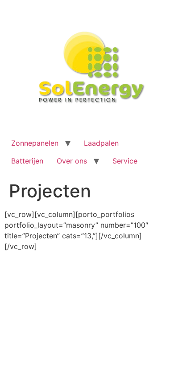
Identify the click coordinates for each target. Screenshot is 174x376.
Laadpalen (101, 143)
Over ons (72, 160)
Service (124, 160)
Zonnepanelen (34, 143)
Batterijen (27, 160)
